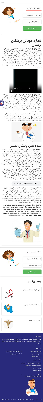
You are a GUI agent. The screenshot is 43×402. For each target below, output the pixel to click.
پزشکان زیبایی (35, 356)
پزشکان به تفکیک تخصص (31, 289)
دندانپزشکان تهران (34, 351)
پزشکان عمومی (35, 354)
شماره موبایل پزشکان (15, 354)
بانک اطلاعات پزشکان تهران (13, 351)
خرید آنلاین (32, 28)
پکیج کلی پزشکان (34, 320)
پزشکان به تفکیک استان (32, 305)
